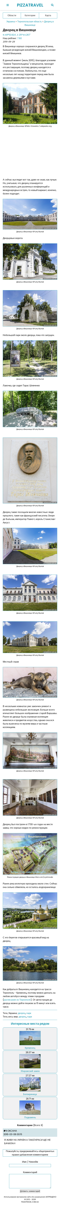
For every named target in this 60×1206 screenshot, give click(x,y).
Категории (30, 15)
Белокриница (30, 1094)
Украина (10, 21)
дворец (21, 1013)
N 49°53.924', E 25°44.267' (17, 34)
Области (12, 15)
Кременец (30, 1048)
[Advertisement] (30, 152)
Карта (48, 15)
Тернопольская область (29, 21)
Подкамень (30, 1117)
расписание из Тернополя (17, 999)
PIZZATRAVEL (30, 5)
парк (28, 1013)
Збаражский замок (30, 1071)
